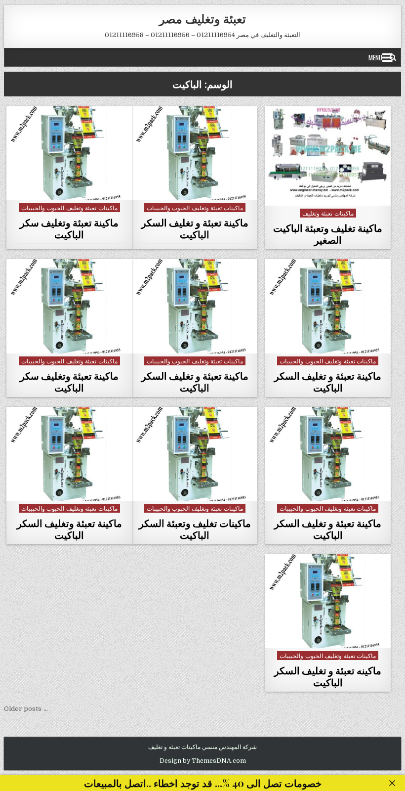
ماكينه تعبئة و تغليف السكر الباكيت (327, 676)
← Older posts (26, 708)
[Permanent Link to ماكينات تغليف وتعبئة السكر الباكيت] (194, 454)
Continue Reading (325, 194)
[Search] (393, 57)
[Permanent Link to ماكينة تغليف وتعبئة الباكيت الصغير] (328, 156)
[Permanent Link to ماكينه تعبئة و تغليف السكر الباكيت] (328, 601)
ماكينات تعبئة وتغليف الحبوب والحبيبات (195, 207)
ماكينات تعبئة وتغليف (328, 213)
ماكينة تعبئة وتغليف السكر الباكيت (69, 528)
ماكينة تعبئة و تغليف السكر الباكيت (194, 228)
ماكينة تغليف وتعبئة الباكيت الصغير (327, 233)
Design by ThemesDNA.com (203, 760)
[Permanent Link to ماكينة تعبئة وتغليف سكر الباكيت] (69, 153)
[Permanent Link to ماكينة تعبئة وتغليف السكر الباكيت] (69, 454)
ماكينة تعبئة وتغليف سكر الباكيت (69, 228)
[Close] (392, 783)
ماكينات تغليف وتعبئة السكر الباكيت (195, 528)
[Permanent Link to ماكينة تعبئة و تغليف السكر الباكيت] (194, 153)
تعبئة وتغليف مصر (202, 18)
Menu (375, 57)
